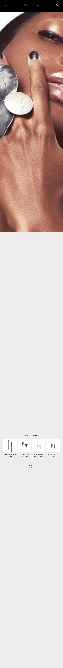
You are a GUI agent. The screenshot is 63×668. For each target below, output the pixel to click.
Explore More (31, 466)
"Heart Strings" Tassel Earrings (10, 455)
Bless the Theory (31, 5)
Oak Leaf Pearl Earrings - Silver (38, 455)
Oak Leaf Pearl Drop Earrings (53, 455)
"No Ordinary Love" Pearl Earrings (24, 455)
